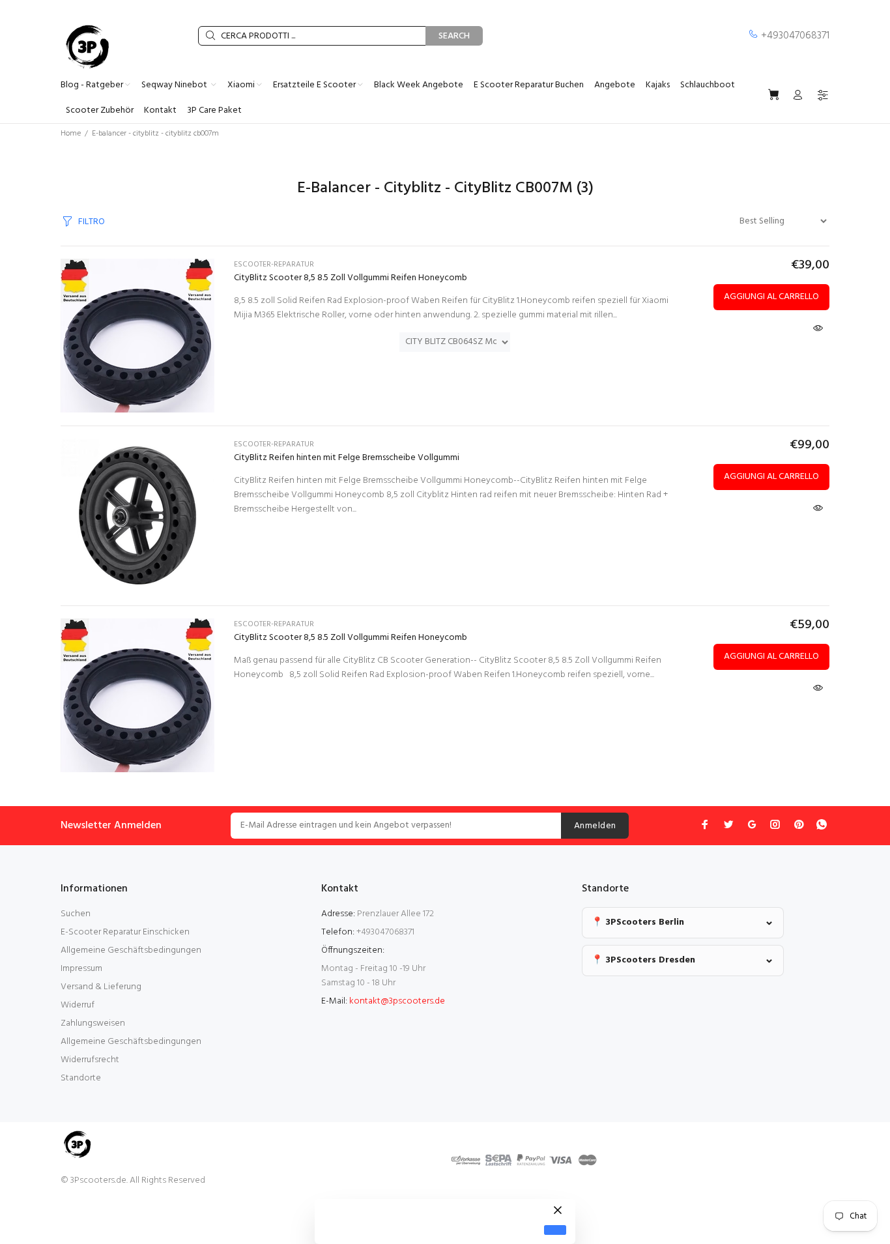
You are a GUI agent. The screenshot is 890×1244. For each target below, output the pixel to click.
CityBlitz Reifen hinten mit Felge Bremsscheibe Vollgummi (346, 457)
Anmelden (595, 825)
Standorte (81, 1078)
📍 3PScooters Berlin (638, 922)
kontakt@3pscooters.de (397, 1001)
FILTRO (91, 221)
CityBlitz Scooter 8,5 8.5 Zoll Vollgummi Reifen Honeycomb (350, 277)
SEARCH (454, 36)
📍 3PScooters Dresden (643, 960)
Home (71, 133)
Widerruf (77, 1005)
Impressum (81, 968)
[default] (555, 1230)
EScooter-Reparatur (274, 264)
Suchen (76, 913)
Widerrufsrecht (90, 1059)
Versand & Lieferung (101, 986)
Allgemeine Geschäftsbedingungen (131, 950)
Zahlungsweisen (93, 1023)
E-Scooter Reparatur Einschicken (125, 932)
